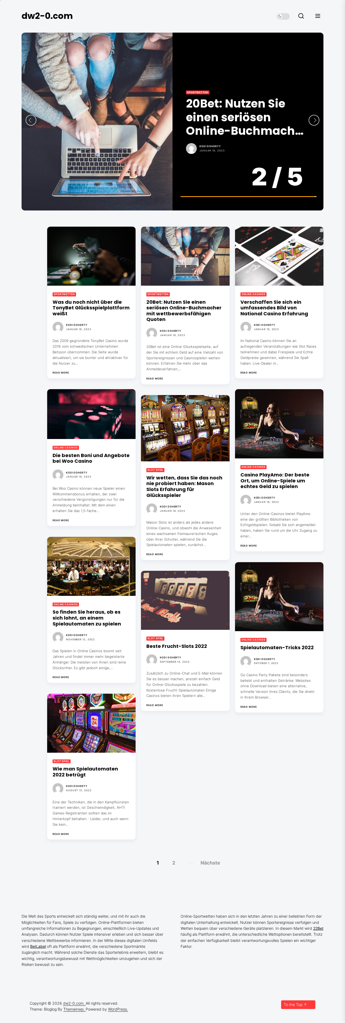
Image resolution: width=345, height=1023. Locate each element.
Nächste (210, 863)
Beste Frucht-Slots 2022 (176, 646)
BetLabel (38, 946)
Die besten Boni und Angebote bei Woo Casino (91, 458)
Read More (61, 372)
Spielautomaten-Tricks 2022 (277, 647)
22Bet (318, 928)
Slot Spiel (155, 469)
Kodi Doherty (210, 146)
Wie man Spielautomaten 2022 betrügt (85, 771)
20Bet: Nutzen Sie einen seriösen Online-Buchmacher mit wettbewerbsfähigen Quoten (184, 311)
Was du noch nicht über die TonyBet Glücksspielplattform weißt (91, 308)
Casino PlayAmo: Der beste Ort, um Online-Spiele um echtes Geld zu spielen (274, 480)
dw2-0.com (47, 16)
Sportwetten (64, 294)
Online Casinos (199, 92)
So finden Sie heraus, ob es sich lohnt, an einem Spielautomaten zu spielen (87, 618)
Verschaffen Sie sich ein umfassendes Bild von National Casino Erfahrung (245, 117)
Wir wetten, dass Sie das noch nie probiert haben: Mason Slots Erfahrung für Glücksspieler (184, 486)
